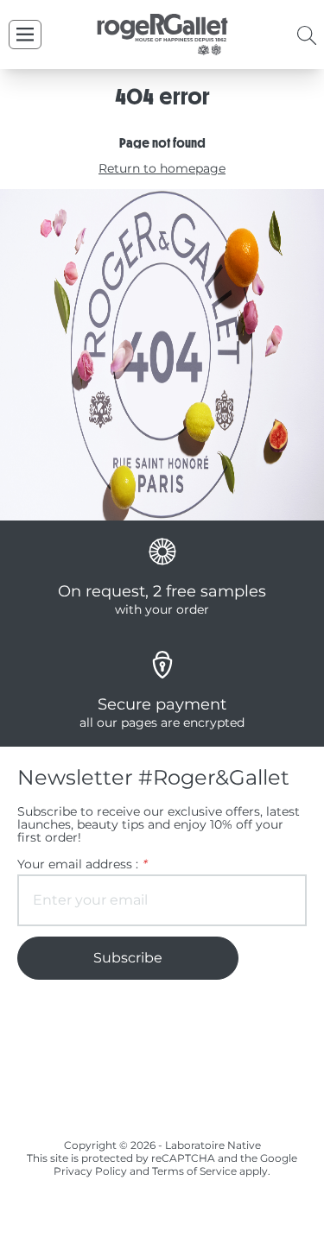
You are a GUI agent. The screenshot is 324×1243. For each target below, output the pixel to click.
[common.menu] (25, 34)
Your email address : (81, 864)
